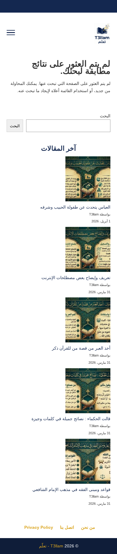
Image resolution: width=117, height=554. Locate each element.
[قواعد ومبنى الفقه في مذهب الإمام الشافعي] (87, 462)
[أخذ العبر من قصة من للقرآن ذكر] (87, 321)
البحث (105, 115)
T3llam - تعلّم (51, 545)
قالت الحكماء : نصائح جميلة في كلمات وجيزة (71, 418)
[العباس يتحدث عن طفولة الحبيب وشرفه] (87, 180)
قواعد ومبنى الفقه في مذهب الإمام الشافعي (71, 489)
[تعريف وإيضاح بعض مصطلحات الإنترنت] (87, 250)
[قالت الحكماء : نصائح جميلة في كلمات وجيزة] (87, 392)
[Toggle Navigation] (11, 34)
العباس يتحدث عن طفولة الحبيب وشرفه (75, 207)
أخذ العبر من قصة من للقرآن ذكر (81, 348)
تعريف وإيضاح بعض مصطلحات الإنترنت (75, 277)
